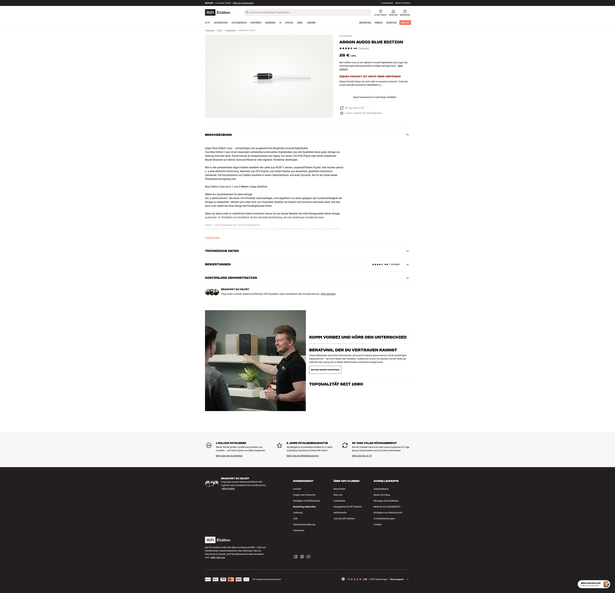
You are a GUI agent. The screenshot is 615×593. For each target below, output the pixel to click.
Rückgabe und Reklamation (306, 500)
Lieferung (298, 512)
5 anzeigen (363, 48)
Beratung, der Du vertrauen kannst (353, 355)
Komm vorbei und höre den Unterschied (358, 342)
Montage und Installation (386, 500)
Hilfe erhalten (328, 294)
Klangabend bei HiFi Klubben (347, 506)
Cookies (377, 524)
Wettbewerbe (340, 512)
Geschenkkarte (381, 489)
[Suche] (247, 12)
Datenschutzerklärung (304, 524)
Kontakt (297, 489)
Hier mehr (254, 3)
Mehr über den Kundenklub (229, 455)
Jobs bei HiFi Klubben (344, 518)
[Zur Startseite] (217, 12)
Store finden (339, 489)
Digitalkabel (230, 30)
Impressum (298, 530)
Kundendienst (387, 3)
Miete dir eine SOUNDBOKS (387, 506)
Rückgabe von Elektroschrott (388, 512)
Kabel (219, 30)
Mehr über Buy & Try (362, 455)
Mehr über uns (218, 557)
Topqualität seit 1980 (336, 368)
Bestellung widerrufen (304, 506)
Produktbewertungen (384, 518)
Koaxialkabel (345, 36)
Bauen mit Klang (403, 3)
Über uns (337, 495)
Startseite (209, 30)
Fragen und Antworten (304, 495)
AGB (295, 518)
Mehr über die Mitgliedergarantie (303, 455)
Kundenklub (339, 500)
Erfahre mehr (212, 237)
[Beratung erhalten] (606, 584)
